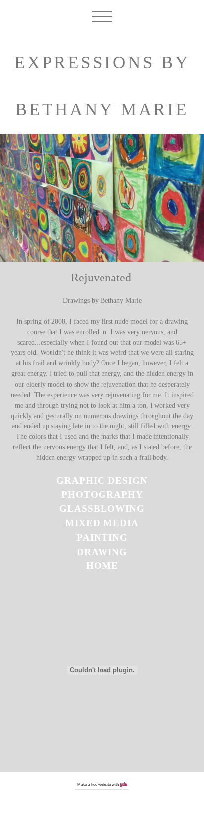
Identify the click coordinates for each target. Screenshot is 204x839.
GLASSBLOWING (102, 508)
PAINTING (102, 537)
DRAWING (102, 552)
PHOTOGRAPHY (102, 494)
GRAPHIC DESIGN (102, 480)
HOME (102, 565)
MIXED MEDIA (102, 523)
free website (101, 784)
